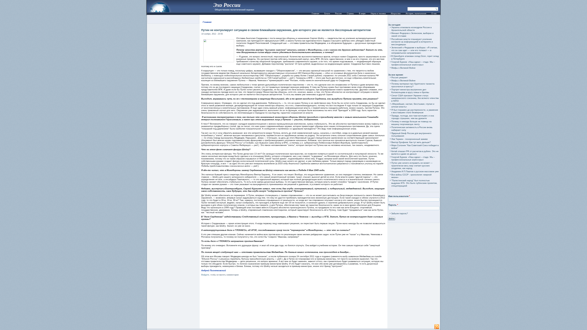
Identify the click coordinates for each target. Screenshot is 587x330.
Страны (350, 13)
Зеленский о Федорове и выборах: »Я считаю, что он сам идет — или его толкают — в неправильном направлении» (414, 50)
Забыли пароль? (399, 213)
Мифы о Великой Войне (403, 68)
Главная (315, 13)
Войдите (205, 275)
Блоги (327, 13)
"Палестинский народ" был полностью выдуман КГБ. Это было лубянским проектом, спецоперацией (414, 183)
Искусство (396, 13)
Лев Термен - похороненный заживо (409, 139)
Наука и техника (378, 13)
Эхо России (226, 5)
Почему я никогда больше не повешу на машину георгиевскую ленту (411, 122)
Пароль (393, 205)
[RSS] (436, 326)
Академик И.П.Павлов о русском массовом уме (415, 171)
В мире (362, 13)
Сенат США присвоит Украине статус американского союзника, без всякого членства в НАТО (415, 98)
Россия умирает (399, 77)
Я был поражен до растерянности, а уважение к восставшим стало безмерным (414, 111)
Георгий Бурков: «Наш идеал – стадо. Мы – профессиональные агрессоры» (413, 63)
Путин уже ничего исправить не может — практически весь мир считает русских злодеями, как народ (411, 165)
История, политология (416, 13)
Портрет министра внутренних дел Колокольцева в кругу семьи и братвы (410, 91)
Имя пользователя (399, 196)
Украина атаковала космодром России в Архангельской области (411, 28)
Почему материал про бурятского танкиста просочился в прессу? (412, 85)
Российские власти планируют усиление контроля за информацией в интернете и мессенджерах (412, 42)
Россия (338, 13)
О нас (434, 13)
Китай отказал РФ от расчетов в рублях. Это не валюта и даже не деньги (415, 152)
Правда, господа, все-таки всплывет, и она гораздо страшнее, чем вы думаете (412, 117)
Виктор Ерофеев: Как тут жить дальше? (411, 142)
